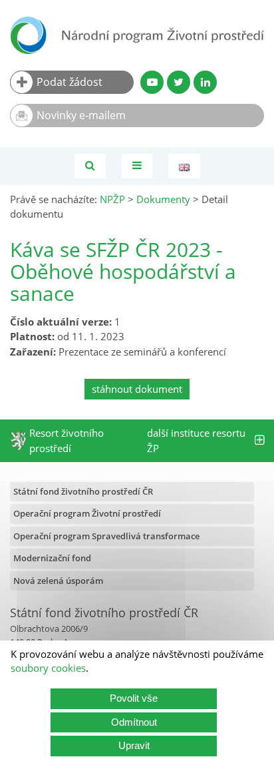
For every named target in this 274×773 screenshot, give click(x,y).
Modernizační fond (52, 558)
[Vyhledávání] (90, 166)
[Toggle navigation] (137, 166)
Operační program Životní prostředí (87, 513)
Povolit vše (134, 698)
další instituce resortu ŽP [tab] (196, 440)
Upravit (134, 745)
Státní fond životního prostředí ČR (83, 491)
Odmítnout (134, 722)
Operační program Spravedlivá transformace (106, 536)
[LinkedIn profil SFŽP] (205, 82)
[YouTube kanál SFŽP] (152, 82)
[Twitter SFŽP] (178, 82)
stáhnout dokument (137, 388)
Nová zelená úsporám (58, 581)
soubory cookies (48, 667)
